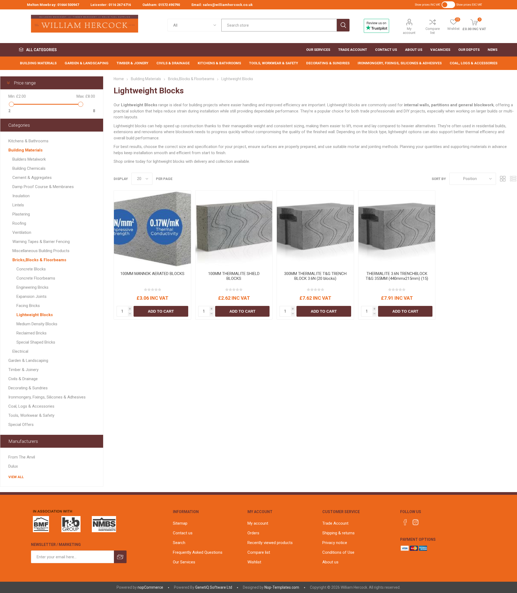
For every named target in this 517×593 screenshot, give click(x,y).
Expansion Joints (31, 296)
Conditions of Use (338, 552)
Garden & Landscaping (28, 360)
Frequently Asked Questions (197, 552)
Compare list (432, 31)
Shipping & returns (338, 533)
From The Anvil (21, 457)
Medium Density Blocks (36, 324)
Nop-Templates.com (281, 587)
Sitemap (180, 523)
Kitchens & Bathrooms (28, 141)
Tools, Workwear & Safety (31, 415)
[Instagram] (415, 522)
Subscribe (120, 556)
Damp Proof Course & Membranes (43, 186)
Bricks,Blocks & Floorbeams (39, 259)
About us (330, 562)
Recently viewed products (270, 542)
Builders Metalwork (29, 159)
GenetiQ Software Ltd (213, 587)
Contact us (183, 533)
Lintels (18, 205)
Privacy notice (334, 542)
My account (409, 31)
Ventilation (21, 232)
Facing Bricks (28, 305)
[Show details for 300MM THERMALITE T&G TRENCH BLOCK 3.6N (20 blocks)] (315, 228)
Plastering (21, 214)
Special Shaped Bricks (35, 342)
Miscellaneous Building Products (40, 250)
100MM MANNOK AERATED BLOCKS (152, 273)
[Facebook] (405, 522)
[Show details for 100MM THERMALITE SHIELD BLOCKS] (234, 228)
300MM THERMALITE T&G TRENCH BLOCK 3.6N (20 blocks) (315, 276)
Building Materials (25, 150)
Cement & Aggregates (32, 177)
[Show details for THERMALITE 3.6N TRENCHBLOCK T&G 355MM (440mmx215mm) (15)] (396, 228)
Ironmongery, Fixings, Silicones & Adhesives (47, 397)
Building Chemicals (29, 168)
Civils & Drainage (23, 378)
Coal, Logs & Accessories (31, 406)
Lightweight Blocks (34, 314)
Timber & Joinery (23, 369)
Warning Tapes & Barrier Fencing (41, 241)
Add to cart (161, 311)
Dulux (13, 466)
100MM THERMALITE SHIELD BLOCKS (234, 276)
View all (16, 477)
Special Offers (21, 424)
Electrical (20, 351)
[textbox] (279, 25)
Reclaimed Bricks (31, 333)
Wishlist (254, 562)
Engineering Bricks (32, 287)
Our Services (184, 562)
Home (119, 79)
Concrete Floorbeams (35, 278)
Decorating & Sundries (28, 388)
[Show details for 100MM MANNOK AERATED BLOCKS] (152, 228)
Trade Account (335, 523)
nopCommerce (150, 587)
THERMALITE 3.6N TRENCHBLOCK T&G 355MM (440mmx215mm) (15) (397, 276)
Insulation (21, 195)
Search (343, 25)
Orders (253, 533)
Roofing (19, 223)
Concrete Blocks (31, 269)
